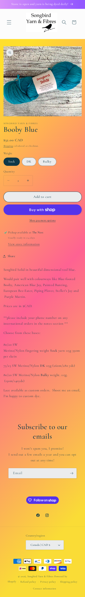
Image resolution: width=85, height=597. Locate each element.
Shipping (8, 146)
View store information (24, 244)
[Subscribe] (72, 473)
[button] (9, 22)
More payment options (43, 220)
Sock (11, 161)
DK (29, 161)
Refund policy (28, 581)
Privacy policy (48, 581)
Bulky (47, 161)
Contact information (44, 588)
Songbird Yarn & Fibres (40, 576)
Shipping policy (68, 581)
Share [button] (11, 256)
